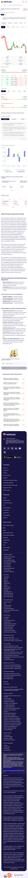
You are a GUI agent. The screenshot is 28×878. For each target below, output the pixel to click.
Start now (14, 875)
